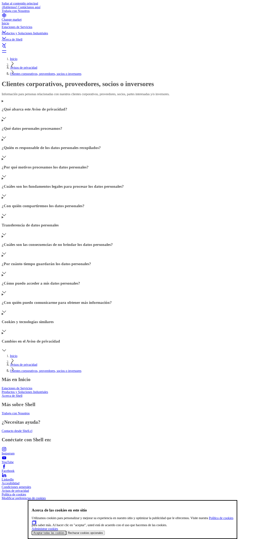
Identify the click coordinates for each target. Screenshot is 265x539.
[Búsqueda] (132, 46)
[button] (132, 28)
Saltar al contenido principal (20, 3)
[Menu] (132, 51)
